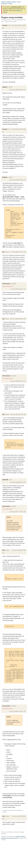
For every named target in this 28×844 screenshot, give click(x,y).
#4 (25, 252)
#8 (25, 414)
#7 (25, 381)
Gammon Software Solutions (8, 2)
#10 (25, 511)
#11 (3, 553)
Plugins (10, 3)
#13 (3, 819)
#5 (25, 289)
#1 (25, 89)
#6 (25, 319)
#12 (25, 711)
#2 (3, 132)
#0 (3, 28)
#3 (25, 180)
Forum (19, 2)
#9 (25, 482)
